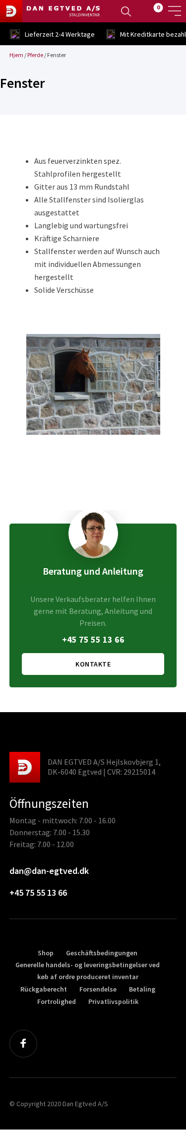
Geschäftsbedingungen (101, 952)
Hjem (16, 55)
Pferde (35, 55)
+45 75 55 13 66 (93, 639)
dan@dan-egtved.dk (49, 870)
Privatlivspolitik (113, 1001)
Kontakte (93, 664)
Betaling (142, 989)
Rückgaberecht (43, 989)
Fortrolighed (56, 1001)
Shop (46, 952)
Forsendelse (98, 989)
